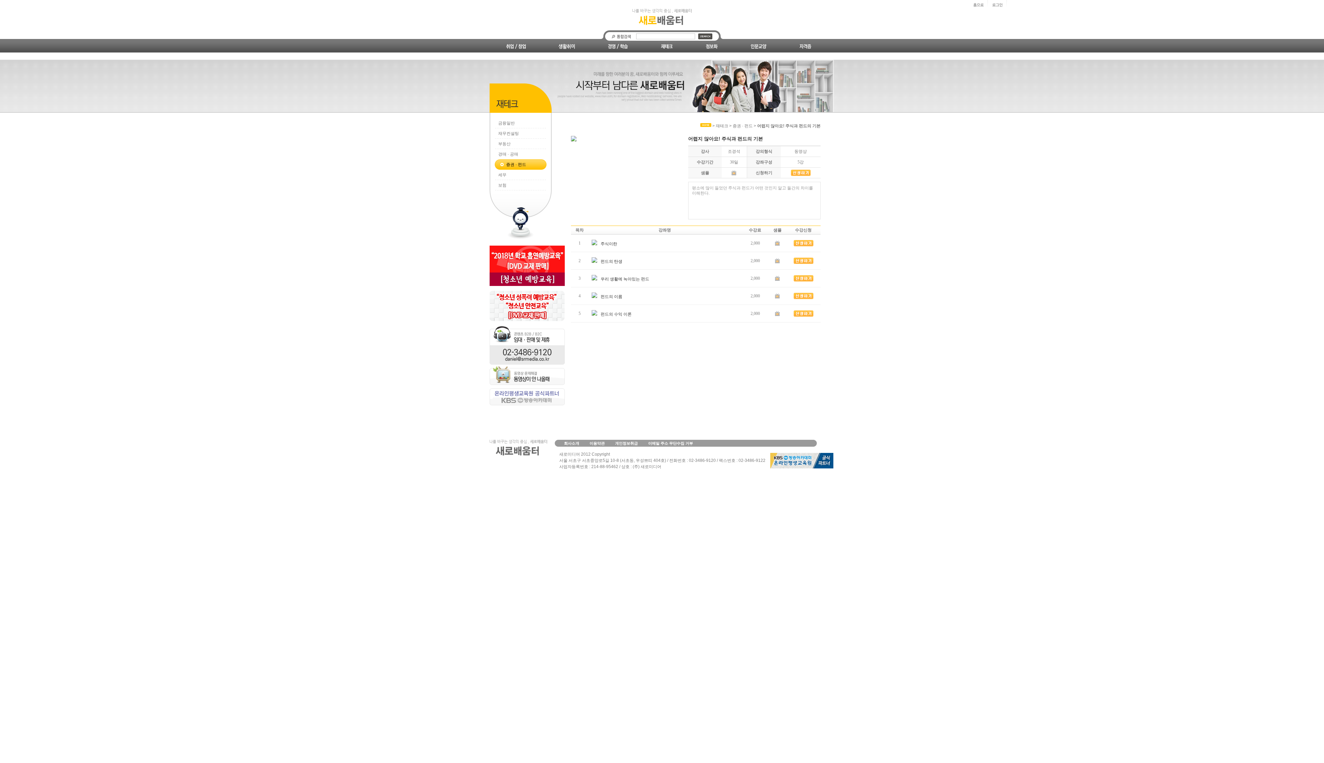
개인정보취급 (626, 443)
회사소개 (571, 443)
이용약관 (597, 443)
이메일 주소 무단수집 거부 (670, 443)
